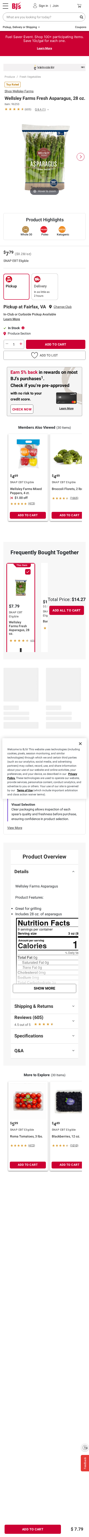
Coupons (80, 27)
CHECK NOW (22, 409)
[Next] (80, 157)
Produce (10, 76)
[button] (44, 355)
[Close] (80, 744)
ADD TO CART (55, 344)
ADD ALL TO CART (66, 610)
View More (14, 828)
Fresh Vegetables (30, 76)
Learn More (44, 48)
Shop (19, 91)
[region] (44, 768)
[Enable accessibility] (85, 1447)
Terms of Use (25, 790)
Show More (44, 988)
